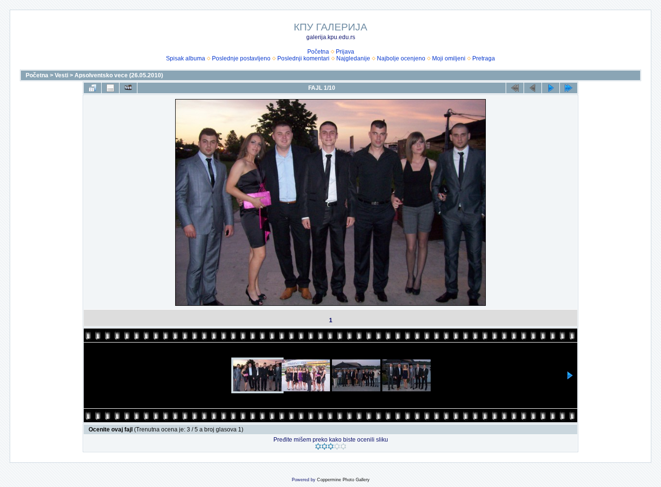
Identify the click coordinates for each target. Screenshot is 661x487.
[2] (324, 446)
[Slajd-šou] (128, 88)
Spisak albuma (185, 58)
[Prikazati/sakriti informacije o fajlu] (110, 88)
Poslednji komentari (303, 58)
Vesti (61, 75)
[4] (337, 446)
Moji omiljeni (449, 58)
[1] (318, 446)
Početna (318, 51)
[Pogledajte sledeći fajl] (550, 88)
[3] (331, 446)
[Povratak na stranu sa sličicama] (92, 88)
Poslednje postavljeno (241, 58)
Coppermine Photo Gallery (343, 479)
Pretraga (483, 58)
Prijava (345, 51)
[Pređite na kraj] (568, 88)
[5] (343, 446)
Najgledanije (353, 58)
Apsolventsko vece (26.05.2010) (119, 75)
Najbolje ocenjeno (401, 58)
